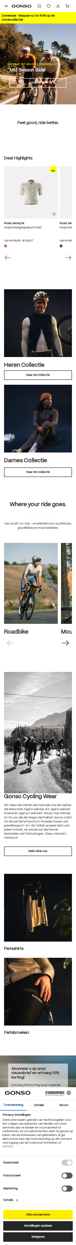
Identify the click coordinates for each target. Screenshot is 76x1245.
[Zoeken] (39, 6)
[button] (10, 643)
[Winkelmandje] (67, 6)
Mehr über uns (38, 851)
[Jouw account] (58, 6)
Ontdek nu (38, 82)
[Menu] (6, 6)
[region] (38, 209)
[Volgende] (68, 258)
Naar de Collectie (38, 375)
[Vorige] (7, 258)
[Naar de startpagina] (21, 6)
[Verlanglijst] (48, 6)
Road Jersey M (14, 223)
